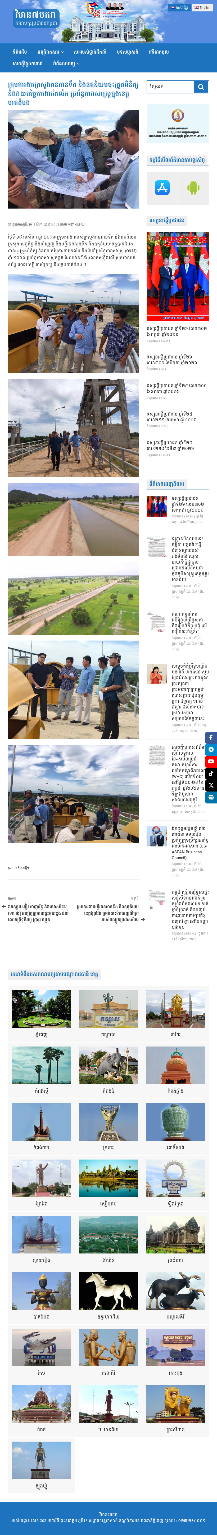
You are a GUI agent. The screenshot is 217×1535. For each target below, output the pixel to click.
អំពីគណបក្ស (64, 64)
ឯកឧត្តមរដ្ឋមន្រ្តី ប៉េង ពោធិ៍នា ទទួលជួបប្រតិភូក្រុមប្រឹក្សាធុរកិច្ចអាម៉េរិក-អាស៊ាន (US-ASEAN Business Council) (190, 843)
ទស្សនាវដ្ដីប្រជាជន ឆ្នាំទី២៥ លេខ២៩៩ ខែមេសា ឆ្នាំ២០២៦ (172, 417)
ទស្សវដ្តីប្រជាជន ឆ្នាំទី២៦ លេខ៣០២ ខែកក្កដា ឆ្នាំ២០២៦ (177, 332)
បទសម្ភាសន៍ (127, 52)
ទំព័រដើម (20, 52)
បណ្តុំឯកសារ (48, 52)
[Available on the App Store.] (162, 188)
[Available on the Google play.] (193, 188)
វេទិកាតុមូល (159, 52)
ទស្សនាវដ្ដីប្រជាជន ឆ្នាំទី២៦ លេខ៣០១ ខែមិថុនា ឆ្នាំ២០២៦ (172, 360)
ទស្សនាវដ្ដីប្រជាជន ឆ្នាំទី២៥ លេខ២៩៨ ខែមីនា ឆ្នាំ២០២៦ (170, 446)
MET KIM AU (76, 224)
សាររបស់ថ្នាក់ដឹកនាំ (90, 52)
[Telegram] (211, 750)
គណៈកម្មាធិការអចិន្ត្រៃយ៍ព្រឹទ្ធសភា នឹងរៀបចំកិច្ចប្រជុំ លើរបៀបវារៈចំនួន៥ (189, 623)
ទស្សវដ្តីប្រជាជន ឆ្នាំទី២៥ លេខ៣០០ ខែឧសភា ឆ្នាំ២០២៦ (177, 389)
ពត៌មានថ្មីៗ (22, 868)
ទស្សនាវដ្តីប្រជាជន (166, 220)
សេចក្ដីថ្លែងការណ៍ (28, 64)
